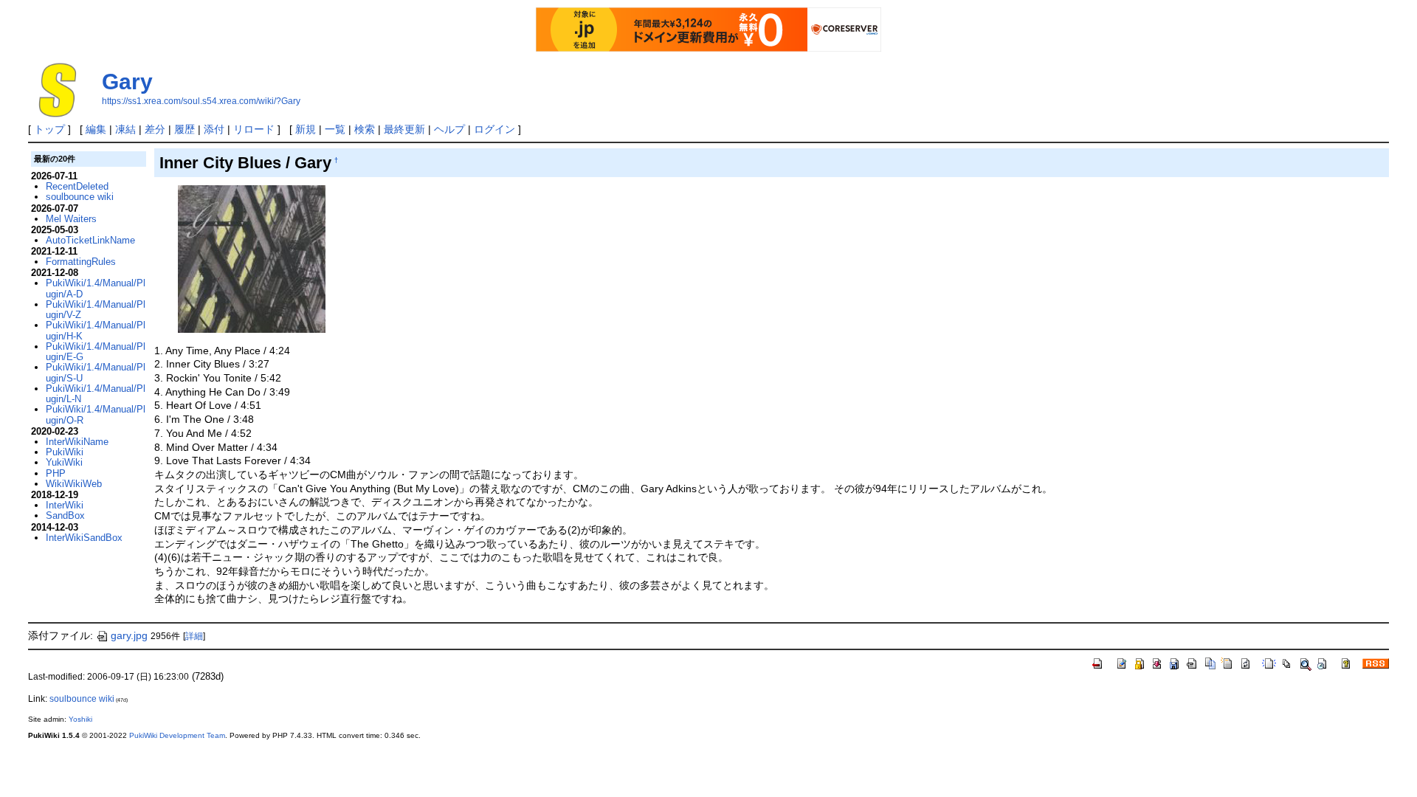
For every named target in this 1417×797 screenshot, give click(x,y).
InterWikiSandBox (84, 537)
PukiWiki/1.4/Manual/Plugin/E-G (95, 351)
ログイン (494, 129)
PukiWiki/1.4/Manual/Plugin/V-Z (95, 309)
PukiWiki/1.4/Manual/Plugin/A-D (95, 288)
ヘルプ (449, 129)
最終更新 (404, 129)
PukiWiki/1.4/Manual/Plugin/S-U (95, 372)
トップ (49, 129)
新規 (305, 129)
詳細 (194, 636)
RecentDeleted (77, 186)
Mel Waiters (71, 218)
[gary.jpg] (251, 258)
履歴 (184, 129)
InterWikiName (77, 441)
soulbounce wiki (80, 196)
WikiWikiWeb (74, 483)
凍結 (125, 129)
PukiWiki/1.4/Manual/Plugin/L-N (95, 393)
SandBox (65, 515)
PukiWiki (64, 452)
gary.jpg (129, 635)
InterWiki (64, 505)
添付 (214, 129)
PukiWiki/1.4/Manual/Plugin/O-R (95, 414)
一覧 (335, 129)
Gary (127, 81)
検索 (364, 129)
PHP (56, 473)
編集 (96, 129)
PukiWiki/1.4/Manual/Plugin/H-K (95, 330)
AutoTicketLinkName (90, 240)
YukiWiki (64, 462)
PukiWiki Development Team (177, 735)
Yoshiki (80, 719)
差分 (155, 129)
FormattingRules (81, 261)
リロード (254, 129)
